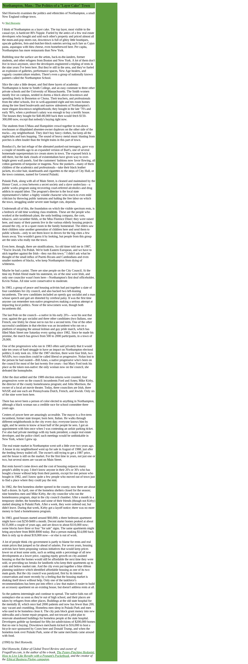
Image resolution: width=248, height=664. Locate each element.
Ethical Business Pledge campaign (28, 659)
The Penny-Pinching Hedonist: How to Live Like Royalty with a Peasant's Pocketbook (48, 654)
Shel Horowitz (12, 23)
